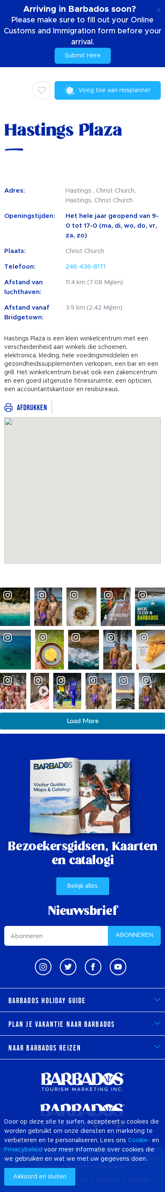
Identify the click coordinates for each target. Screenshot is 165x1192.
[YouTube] (118, 966)
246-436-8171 (85, 267)
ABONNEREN (134, 935)
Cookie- (139, 1140)
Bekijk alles (82, 886)
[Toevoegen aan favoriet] (42, 90)
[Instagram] (43, 966)
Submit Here (83, 56)
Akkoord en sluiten (39, 1177)
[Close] (158, 8)
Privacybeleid (23, 1150)
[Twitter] (68, 966)
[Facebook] (93, 966)
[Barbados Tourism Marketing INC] (82, 1081)
